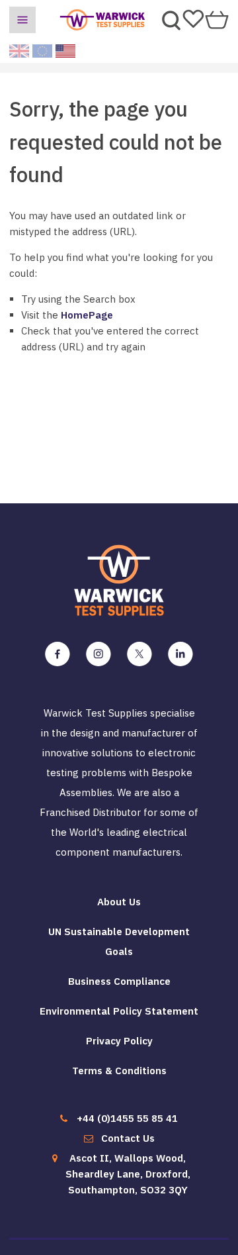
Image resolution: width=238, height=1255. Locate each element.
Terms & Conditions (119, 1070)
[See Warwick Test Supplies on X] (139, 654)
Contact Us (128, 1138)
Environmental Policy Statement (119, 1011)
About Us (119, 901)
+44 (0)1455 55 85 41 (127, 1118)
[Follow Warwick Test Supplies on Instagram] (98, 654)
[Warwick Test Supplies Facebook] (57, 654)
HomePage (87, 315)
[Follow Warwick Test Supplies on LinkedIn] (180, 654)
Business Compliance (119, 981)
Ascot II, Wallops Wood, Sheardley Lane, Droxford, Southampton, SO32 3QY (127, 1174)
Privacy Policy (119, 1040)
